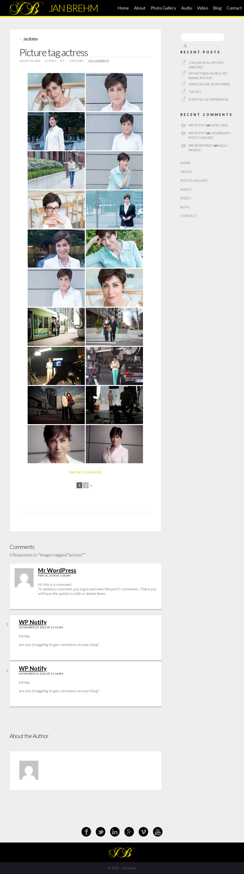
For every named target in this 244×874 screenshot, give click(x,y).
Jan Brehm (30, 39)
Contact (234, 7)
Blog (217, 7)
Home (123, 7)
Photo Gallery (163, 7)
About (140, 7)
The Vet (195, 92)
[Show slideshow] (85, 472)
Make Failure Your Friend (209, 84)
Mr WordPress (57, 570)
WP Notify (33, 622)
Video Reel (219, 125)
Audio (186, 7)
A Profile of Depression (208, 99)
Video (202, 7)
